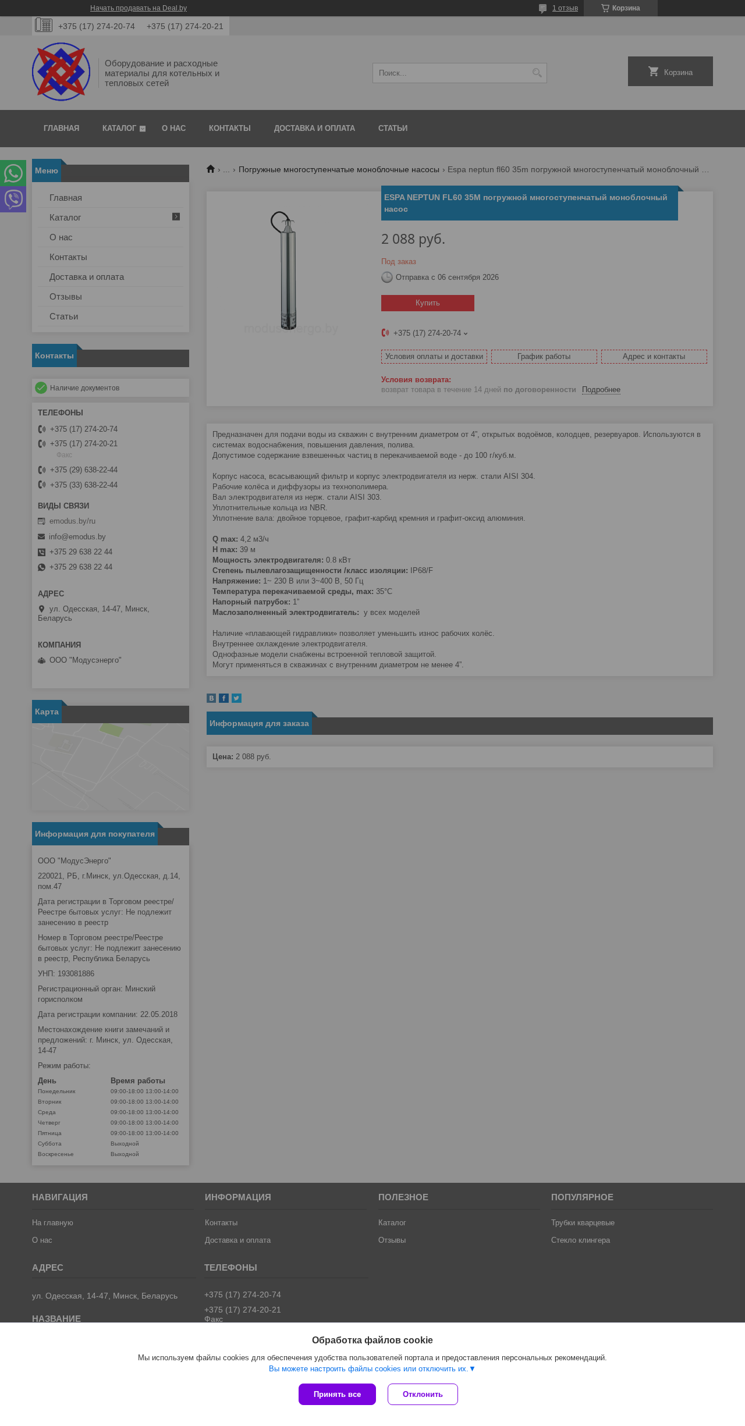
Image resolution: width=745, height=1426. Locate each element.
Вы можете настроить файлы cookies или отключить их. (369, 1368)
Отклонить (423, 1394)
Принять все (337, 1394)
